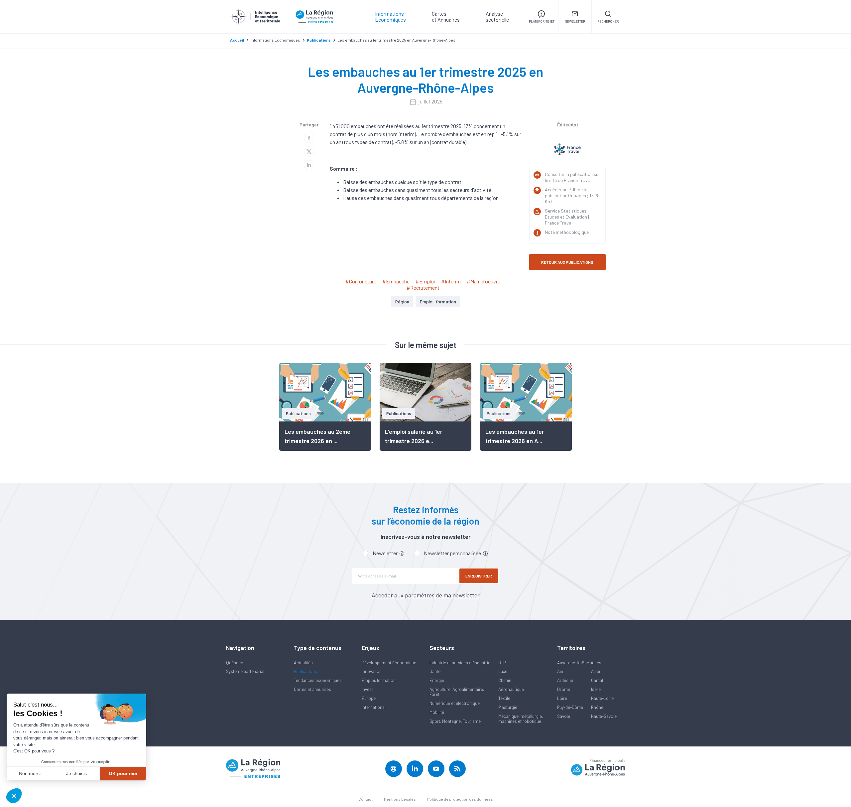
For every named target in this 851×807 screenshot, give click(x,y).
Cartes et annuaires (312, 689)
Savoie (563, 716)
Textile (504, 698)
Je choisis (76, 773)
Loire (562, 698)
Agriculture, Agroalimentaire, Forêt (456, 692)
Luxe (502, 671)
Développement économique (389, 662)
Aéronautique (511, 689)
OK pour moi (123, 773)
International (374, 707)
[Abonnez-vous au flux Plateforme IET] (457, 768)
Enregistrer (478, 575)
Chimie (504, 680)
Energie (436, 680)
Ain (560, 671)
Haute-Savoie (604, 716)
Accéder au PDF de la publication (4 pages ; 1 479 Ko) (572, 195)
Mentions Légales (400, 799)
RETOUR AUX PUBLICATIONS (567, 262)
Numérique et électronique (454, 703)
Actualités (303, 662)
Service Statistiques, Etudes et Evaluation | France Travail (567, 217)
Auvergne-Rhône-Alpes (579, 662)
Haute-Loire (602, 698)
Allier (596, 671)
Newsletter (386, 553)
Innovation (372, 671)
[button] (14, 796)
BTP (502, 662)
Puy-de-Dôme (570, 707)
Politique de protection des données (460, 799)
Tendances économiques (318, 680)
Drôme (563, 689)
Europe (369, 698)
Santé (434, 671)
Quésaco (234, 662)
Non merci (30, 773)
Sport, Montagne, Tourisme (455, 721)
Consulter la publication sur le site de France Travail (572, 177)
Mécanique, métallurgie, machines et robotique (520, 719)
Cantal (597, 680)
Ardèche (565, 680)
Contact (365, 799)
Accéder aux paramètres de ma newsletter (426, 595)
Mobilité (436, 712)
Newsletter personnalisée (453, 553)
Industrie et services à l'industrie (459, 662)
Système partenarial (245, 671)
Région (402, 301)
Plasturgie (507, 707)
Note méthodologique (567, 232)
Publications (305, 671)
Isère (596, 689)
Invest (367, 689)
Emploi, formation (438, 301)
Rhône (597, 707)
